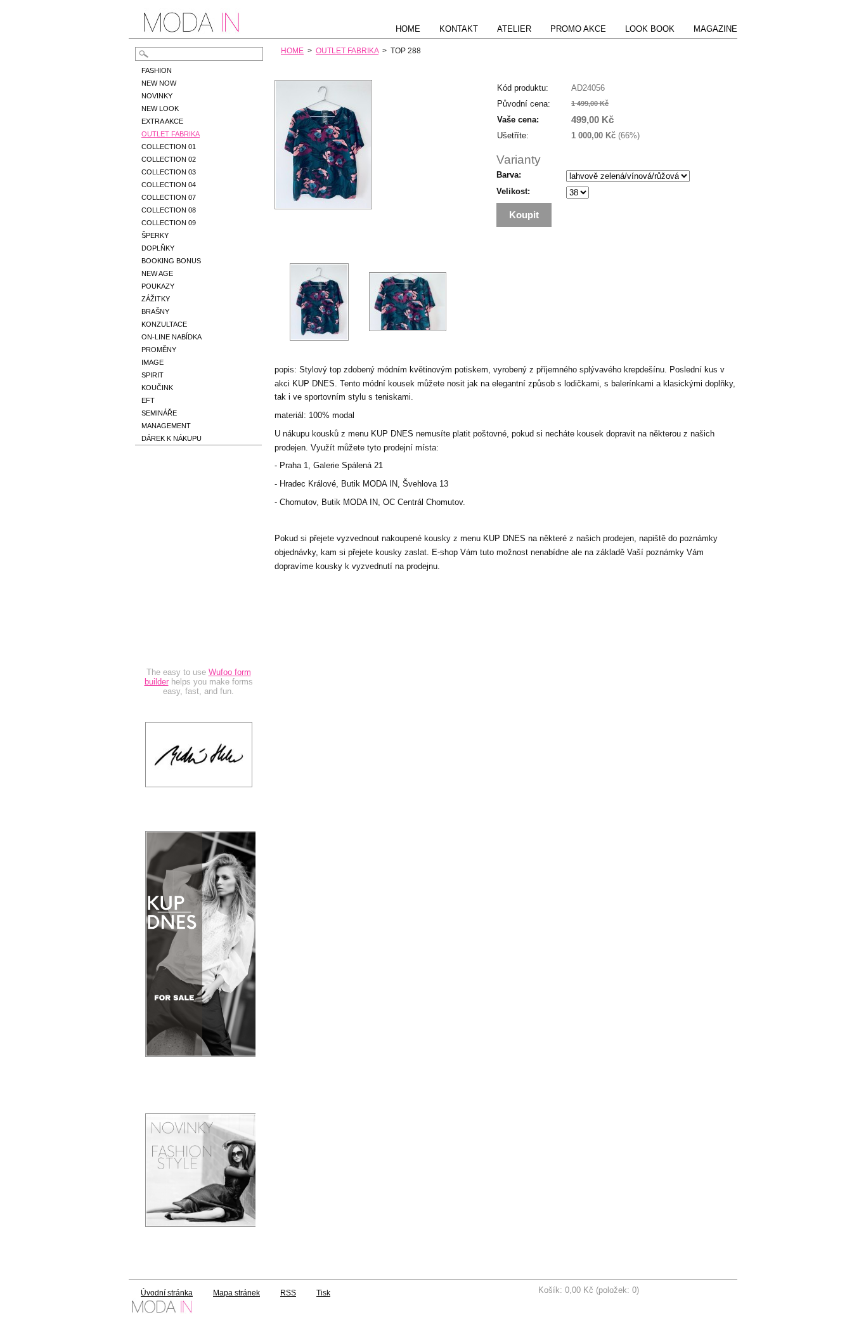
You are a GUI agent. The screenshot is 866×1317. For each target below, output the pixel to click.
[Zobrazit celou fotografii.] (319, 302)
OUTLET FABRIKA (347, 51)
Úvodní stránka (167, 1293)
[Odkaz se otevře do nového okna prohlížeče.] (323, 206)
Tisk (323, 1293)
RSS (288, 1293)
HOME (292, 51)
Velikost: (513, 191)
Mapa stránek (236, 1293)
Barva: (508, 175)
